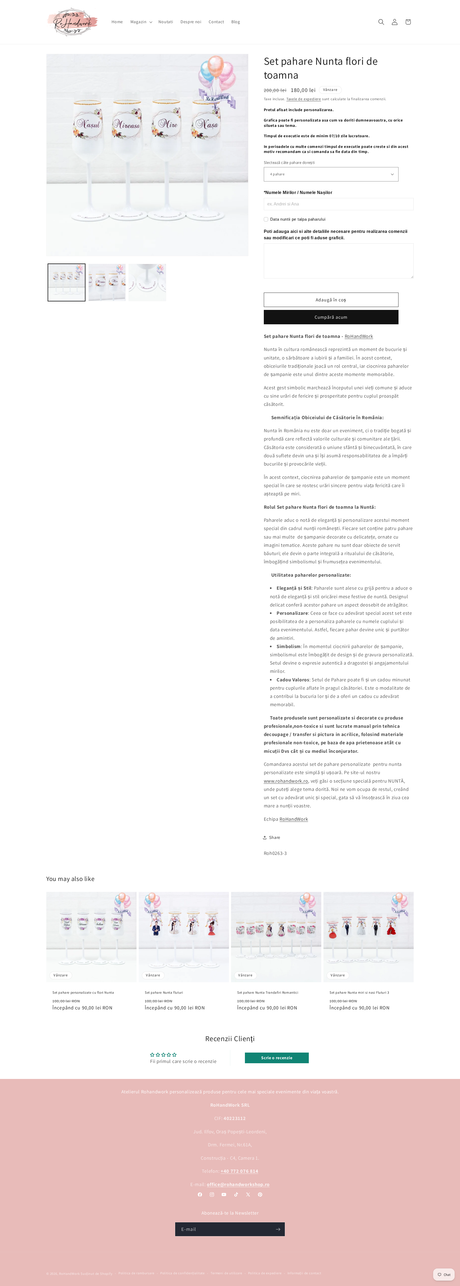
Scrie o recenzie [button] (276, 1058)
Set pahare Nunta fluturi (164, 993)
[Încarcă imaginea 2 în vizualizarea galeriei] (107, 282)
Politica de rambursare (136, 1273)
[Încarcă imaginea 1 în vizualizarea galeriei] (66, 282)
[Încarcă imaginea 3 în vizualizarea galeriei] (147, 282)
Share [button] (274, 837)
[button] (141, 21)
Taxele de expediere (303, 98)
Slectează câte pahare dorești (289, 162)
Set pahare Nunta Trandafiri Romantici (267, 993)
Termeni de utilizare (226, 1273)
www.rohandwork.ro (286, 780)
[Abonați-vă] (278, 1229)
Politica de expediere (265, 1273)
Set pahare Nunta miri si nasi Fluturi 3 (359, 993)
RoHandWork (359, 336)
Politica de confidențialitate (182, 1273)
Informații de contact (304, 1273)
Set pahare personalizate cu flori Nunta (83, 993)
